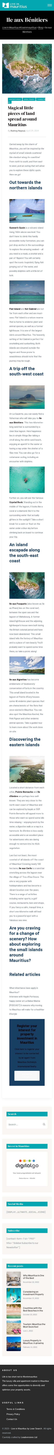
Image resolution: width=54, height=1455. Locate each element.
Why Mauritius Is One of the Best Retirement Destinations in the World (33, 1276)
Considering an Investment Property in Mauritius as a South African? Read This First (33, 1292)
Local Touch (29, 99)
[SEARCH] (44, 1124)
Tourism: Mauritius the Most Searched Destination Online (34, 1325)
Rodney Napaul (18, 130)
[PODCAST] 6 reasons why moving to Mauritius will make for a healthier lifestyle (26, 1009)
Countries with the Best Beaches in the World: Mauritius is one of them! (33, 1309)
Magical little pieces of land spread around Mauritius (22, 116)
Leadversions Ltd (29, 1437)
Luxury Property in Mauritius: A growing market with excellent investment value (34, 1341)
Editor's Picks (15, 99)
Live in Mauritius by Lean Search (26, 1428)
